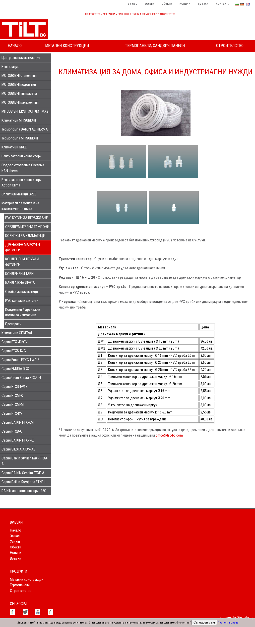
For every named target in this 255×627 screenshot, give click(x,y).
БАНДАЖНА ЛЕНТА (20, 282)
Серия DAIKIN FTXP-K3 (18, 440)
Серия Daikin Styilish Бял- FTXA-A (25, 461)
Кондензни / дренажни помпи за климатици (22, 312)
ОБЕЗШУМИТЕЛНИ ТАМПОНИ (27, 226)
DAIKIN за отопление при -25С (23, 491)
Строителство (230, 45)
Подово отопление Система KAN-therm (22, 168)
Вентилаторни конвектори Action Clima (21, 183)
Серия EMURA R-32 (15, 368)
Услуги (149, 3)
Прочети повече (228, 622)
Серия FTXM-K (12, 395)
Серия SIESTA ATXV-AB (18, 449)
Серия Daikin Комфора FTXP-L (23, 482)
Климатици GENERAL (17, 333)
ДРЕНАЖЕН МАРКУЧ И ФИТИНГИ (22, 247)
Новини (185, 3)
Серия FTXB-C (11, 431)
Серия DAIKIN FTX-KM (17, 422)
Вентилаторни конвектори (21, 156)
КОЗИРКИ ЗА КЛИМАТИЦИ (25, 235)
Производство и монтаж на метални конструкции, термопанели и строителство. (130, 14)
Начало (15, 45)
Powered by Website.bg (236, 617)
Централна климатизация (20, 57)
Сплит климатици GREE (18, 194)
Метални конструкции (67, 45)
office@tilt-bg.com (169, 435)
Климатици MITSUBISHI (18, 120)
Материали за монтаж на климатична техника (20, 206)
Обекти (167, 3)
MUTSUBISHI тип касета (19, 93)
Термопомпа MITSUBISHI (19, 138)
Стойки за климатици (21, 291)
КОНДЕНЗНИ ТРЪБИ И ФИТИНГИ (22, 262)
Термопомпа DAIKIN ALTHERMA (24, 129)
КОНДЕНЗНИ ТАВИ (19, 273)
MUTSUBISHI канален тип (20, 102)
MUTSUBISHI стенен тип (19, 75)
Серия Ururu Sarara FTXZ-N (21, 377)
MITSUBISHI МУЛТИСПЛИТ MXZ (25, 111)
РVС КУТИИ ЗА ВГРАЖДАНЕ (26, 218)
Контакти (223, 3)
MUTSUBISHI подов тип (18, 84)
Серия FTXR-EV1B (14, 386)
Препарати (13, 324)
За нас (132, 3)
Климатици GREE (14, 147)
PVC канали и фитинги (21, 300)
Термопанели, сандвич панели (155, 45)
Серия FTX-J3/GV (14, 342)
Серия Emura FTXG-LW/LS (20, 360)
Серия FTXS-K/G (13, 351)
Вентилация (10, 66)
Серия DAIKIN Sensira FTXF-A (22, 473)
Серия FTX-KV (11, 413)
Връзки (203, 3)
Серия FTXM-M (12, 404)
